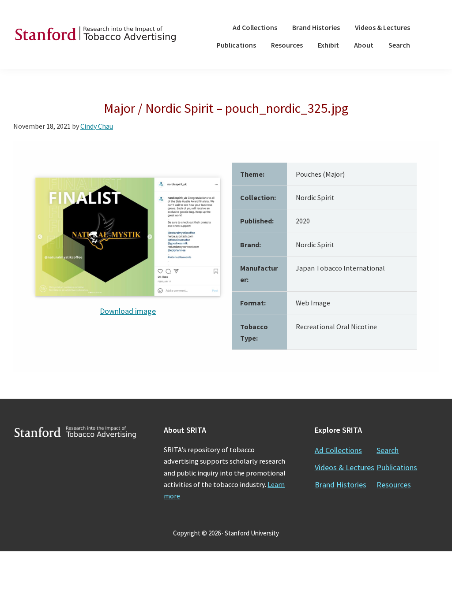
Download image (128, 311)
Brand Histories (340, 484)
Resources (394, 484)
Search (388, 450)
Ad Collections (338, 450)
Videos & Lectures (344, 467)
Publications (397, 467)
